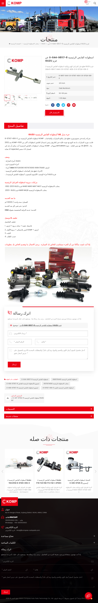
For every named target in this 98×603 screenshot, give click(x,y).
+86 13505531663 (20, 523)
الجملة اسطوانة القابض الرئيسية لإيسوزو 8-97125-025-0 (79, 481)
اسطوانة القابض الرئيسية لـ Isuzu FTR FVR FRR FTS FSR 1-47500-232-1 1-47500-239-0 (49, 482)
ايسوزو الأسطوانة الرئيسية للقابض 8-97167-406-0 (23, 384)
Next (95, 471)
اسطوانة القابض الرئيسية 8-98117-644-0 (35, 379)
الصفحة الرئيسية (16, 44)
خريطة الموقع (58, 598)
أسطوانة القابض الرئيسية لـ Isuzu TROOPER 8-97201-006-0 (19, 481)
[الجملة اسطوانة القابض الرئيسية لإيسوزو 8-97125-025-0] (79, 463)
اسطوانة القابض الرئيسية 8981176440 (65, 379)
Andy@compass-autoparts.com (28, 530)
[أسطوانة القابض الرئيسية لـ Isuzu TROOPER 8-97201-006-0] (19, 463)
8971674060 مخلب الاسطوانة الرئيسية (56, 384)
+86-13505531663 (11, 520)
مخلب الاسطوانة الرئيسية (31, 44)
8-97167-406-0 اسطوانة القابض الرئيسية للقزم (58, 388)
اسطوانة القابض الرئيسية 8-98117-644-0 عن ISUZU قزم (40, 325)
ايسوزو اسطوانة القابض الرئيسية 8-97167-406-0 (22, 388)
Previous (2, 471)
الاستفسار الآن (54, 112)
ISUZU (43, 44)
